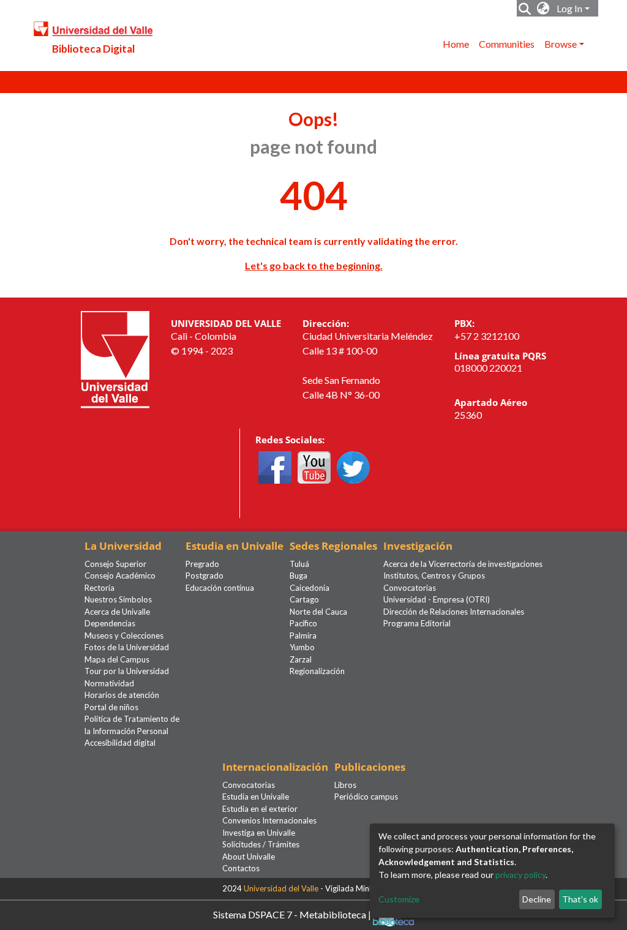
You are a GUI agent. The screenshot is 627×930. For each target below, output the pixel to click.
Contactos (241, 868)
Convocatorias (409, 588)
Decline (536, 899)
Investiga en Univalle (258, 833)
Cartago (304, 599)
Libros (345, 785)
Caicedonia (309, 588)
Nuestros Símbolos (118, 599)
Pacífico (303, 623)
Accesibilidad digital (120, 743)
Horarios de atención (121, 695)
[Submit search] (525, 9)
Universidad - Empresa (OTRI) (436, 599)
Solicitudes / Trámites (260, 844)
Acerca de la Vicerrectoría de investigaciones (463, 564)
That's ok (580, 899)
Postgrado (204, 575)
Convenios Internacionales (269, 820)
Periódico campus (366, 796)
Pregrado (202, 564)
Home (456, 44)
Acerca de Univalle (117, 612)
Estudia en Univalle (255, 796)
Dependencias (109, 623)
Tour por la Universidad (126, 671)
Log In (569, 8)
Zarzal (301, 659)
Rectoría (99, 588)
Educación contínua (220, 588)
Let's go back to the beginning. (314, 265)
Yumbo (302, 647)
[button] (543, 8)
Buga (298, 575)
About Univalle (248, 856)
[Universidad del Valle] (115, 358)
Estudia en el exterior (260, 809)
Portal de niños (111, 707)
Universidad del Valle (281, 888)
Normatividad (109, 683)
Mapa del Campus (116, 659)
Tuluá (299, 564)
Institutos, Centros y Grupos (434, 575)
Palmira (303, 635)
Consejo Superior (115, 564)
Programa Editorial (417, 623)
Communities (507, 44)
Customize (398, 899)
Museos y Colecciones (123, 635)
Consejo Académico (120, 575)
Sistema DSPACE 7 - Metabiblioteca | (293, 914)
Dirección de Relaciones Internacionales (453, 612)
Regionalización (317, 671)
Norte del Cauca (318, 612)
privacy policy (520, 874)
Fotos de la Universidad (126, 647)
